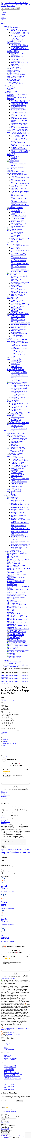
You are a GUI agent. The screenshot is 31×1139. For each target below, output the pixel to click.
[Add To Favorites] (15, 736)
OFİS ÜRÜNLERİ (9, 1077)
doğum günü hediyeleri (12, 850)
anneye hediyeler (23, 850)
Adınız (2, 860)
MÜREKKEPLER (9, 1070)
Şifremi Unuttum (5, 1122)
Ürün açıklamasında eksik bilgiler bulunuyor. (14, 833)
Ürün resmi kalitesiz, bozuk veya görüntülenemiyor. (16, 831)
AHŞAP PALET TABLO (7, 700)
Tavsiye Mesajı (5, 870)
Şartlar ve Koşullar (9, 1089)
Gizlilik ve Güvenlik (9, 1059)
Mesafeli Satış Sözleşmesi (10, 1058)
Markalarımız (7, 1045)
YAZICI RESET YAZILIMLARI (13, 1074)
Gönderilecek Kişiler (6, 865)
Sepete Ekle (4, 732)
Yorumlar (3, 793)
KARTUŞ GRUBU (9, 1071)
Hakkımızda (7, 1043)
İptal (2, 876)
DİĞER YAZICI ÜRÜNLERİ (12, 1076)
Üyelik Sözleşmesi (9, 1086)
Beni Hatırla (6, 1121)
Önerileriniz (4, 796)
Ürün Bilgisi (4, 792)
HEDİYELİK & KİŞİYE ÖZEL (12, 1079)
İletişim (6, 1048)
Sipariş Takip (7, 1055)
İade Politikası (7, 1056)
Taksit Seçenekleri (5, 795)
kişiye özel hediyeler (18, 849)
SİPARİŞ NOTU (5, 725)
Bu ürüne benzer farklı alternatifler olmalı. (13, 838)
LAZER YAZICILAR (10, 1067)
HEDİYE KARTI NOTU (7, 720)
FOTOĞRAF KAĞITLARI (11, 1073)
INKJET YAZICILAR (10, 1065)
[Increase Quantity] (18, 730)
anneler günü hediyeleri (7, 849)
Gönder (3, 846)
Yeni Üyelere (10, 1)
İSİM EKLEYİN (5, 717)
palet (29, 850)
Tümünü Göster (15, 488)
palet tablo (9, 852)
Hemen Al (3, 733)
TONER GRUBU (9, 1068)
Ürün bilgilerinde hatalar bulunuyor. (12, 834)
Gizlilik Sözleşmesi (9, 1084)
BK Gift (3, 703)
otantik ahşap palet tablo (18, 852)
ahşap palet (3, 852)
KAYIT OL (19, 1100)
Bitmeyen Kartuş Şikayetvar (8, 978)
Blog (5, 1046)
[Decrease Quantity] (1, 730)
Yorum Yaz (3, 820)
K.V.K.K (6, 1087)
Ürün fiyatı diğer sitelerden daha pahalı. (13, 836)
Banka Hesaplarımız (9, 1049)
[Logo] (15, 6)
